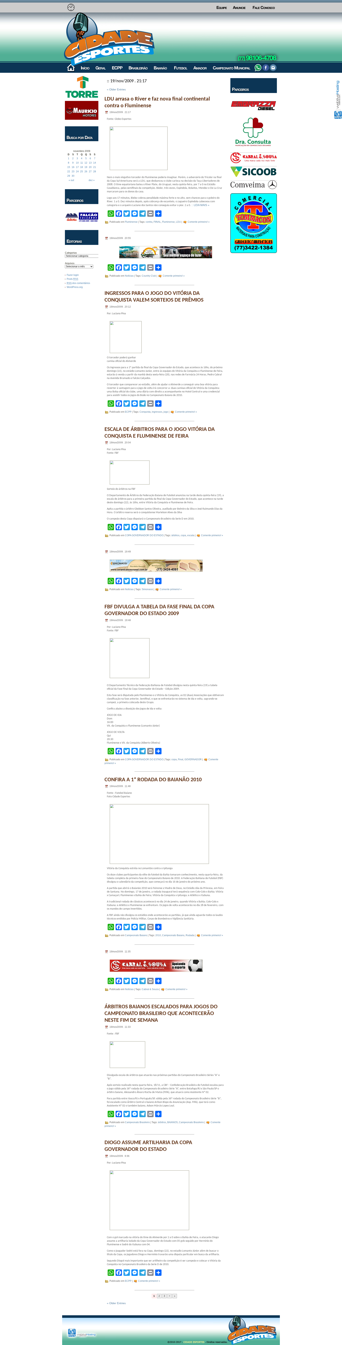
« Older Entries (116, 89)
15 (68, 167)
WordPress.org (75, 287)
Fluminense (131, 221)
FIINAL (157, 221)
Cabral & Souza (150, 989)
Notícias (129, 275)
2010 (158, 935)
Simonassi (147, 589)
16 (73, 167)
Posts (72, 279)
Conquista (145, 411)
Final (180, 759)
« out (71, 180)
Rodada (190, 935)
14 (94, 162)
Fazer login (73, 275)
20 (90, 167)
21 (94, 167)
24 (77, 171)
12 (86, 162)
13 (90, 162)
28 (94, 171)
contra (149, 221)
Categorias (71, 252)
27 (90, 171)
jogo (165, 411)
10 (77, 162)
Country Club (149, 275)
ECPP (128, 411)
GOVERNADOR (193, 759)
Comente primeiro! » (199, 221)
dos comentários (78, 283)
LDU (178, 221)
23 (73, 171)
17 (77, 167)
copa (183, 535)
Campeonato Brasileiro (137, 1122)
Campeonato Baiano (136, 935)
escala (190, 535)
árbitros (175, 535)
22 (68, 171)
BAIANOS (172, 1122)
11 (81, 162)
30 (73, 175)
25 (81, 171)
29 (68, 175)
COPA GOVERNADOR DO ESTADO (144, 535)
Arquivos (69, 263)
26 (86, 171)
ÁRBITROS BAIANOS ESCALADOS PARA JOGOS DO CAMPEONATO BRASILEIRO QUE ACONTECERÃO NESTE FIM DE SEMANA (161, 1013)
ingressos (157, 411)
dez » (92, 180)
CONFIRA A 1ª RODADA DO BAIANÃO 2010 (153, 780)
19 (86, 167)
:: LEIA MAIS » (200, 205)
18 (81, 167)
